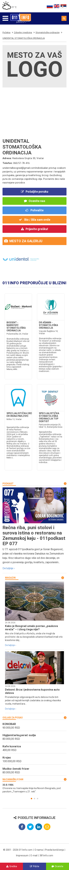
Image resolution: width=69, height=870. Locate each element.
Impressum (22, 855)
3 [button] (37, 798)
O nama (38, 849)
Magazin (10, 577)
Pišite (36, 866)
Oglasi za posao (13, 717)
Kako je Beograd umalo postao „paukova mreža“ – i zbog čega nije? (31, 627)
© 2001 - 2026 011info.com (17, 849)
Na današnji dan (13, 779)
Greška (13, 866)
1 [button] (31, 798)
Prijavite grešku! (37, 229)
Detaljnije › (9, 568)
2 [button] (34, 798)
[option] (34, 788)
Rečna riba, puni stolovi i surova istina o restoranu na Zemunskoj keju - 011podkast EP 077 (34, 535)
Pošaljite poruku (37, 191)
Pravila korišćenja (54, 849)
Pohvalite (37, 210)
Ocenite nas (37, 201)
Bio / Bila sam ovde (37, 219)
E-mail (34, 855)
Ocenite (59, 866)
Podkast (8, 483)
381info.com (46, 855)
